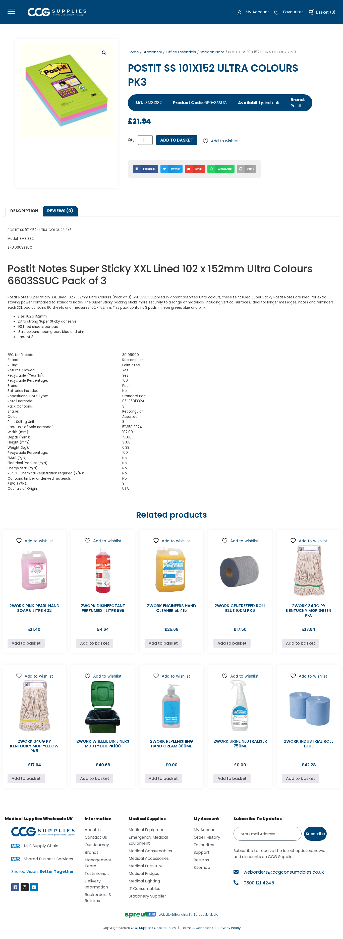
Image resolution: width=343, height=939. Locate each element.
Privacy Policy (229, 927)
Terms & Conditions (197, 927)
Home (133, 52)
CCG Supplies (142, 927)
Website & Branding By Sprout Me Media (188, 914)
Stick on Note (212, 52)
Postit (296, 106)
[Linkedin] (34, 887)
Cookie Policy (165, 927)
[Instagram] (25, 887)
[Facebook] (15, 887)
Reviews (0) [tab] (60, 211)
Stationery (152, 52)
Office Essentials (181, 52)
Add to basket (176, 140)
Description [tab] (24, 211)
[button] (104, 52)
